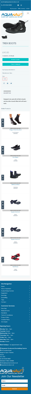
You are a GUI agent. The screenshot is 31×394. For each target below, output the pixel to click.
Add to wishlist (16, 64)
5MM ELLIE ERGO (15, 184)
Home (3, 286)
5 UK (5, 79)
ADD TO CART (16, 59)
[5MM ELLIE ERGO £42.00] (15, 179)
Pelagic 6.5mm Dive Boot (16, 130)
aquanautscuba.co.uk (8, 365)
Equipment (4, 293)
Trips (2, 300)
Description (7, 93)
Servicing (3, 295)
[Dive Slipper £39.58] (15, 152)
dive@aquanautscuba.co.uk (11, 2)
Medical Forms (5, 310)
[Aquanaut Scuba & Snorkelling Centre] (12, 14)
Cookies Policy (5, 319)
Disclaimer (4, 313)
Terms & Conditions (7, 315)
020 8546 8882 (7, 5)
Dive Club (4, 308)
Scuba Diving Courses (7, 291)
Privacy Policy (5, 317)
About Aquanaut (6, 288)
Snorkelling (4, 297)
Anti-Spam (4, 322)
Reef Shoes (15, 266)
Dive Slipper (15, 157)
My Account (13, 8)
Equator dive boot (15, 212)
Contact (3, 302)
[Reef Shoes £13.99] (15, 261)
